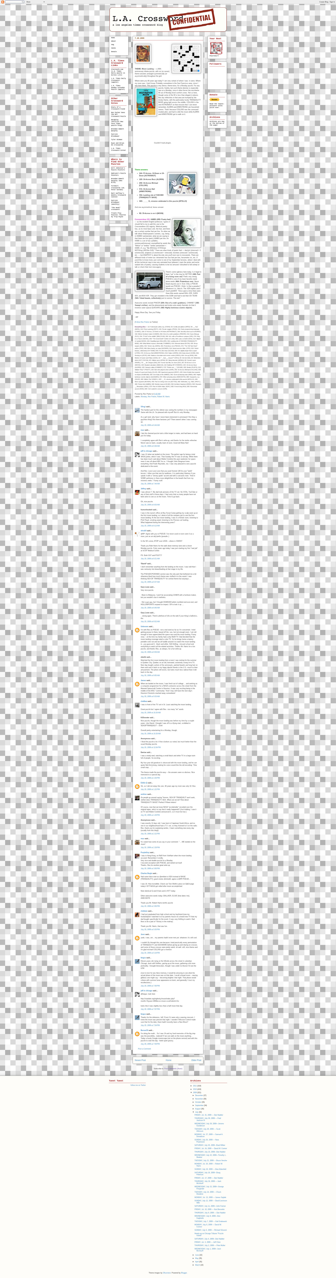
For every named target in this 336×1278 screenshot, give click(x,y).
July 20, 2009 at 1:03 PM (150, 778)
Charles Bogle (146, 873)
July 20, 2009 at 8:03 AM (150, 505)
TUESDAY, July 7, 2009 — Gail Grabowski (211, 1221)
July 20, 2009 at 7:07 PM (150, 1009)
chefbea (144, 701)
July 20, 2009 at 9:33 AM (150, 696)
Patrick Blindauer (115, 135)
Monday (144, 397)
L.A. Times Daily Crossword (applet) (118, 80)
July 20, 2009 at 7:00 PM (150, 986)
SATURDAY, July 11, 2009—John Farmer (210, 1206)
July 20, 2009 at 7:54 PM (150, 1025)
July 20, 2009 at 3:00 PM (150, 868)
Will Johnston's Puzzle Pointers (118, 169)
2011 (195, 1086)
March (197, 1265)
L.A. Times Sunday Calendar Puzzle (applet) (118, 87)
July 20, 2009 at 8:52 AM (150, 621)
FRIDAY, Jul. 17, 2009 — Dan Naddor (209, 1178)
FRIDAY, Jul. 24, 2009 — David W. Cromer (211, 1148)
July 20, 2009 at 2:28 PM (150, 847)
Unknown (144, 626)
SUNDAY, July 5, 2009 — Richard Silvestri (211, 1230)
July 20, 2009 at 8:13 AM (150, 526)
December (199, 1095)
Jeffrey (143, 489)
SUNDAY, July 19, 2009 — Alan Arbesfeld (210, 1169)
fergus (143, 958)
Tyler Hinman (116, 140)
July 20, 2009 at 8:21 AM (150, 559)
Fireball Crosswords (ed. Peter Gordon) (118, 188)
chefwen (144, 911)
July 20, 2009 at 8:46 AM (150, 608)
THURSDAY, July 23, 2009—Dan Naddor (210, 1152)
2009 (195, 1092)
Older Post (196, 1060)
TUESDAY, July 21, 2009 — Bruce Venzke (211, 1160)
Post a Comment (144, 1049)
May (197, 1258)
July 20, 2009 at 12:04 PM (151, 747)
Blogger (184, 1273)
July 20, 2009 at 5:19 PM (150, 953)
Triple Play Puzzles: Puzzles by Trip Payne (118, 215)
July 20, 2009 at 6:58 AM (150, 446)
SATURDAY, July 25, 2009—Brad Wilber (210, 1145)
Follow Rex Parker (142, 322)
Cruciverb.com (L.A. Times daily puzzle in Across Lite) (118, 72)
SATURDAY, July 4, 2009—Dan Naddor (209, 1239)
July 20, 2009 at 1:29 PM (150, 815)
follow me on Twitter (138, 1085)
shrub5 (143, 531)
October (198, 1102)
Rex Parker (152, 397)
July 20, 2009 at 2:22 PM (150, 834)
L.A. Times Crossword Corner (118, 149)
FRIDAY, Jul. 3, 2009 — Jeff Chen (207, 1242)
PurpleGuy (145, 852)
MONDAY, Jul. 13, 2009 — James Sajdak (210, 1197)
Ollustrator (167, 1273)
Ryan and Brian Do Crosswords (117, 144)
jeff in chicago (146, 451)
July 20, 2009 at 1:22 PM (150, 789)
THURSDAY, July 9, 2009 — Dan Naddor (210, 1213)
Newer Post (140, 1060)
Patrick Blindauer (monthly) (115, 202)
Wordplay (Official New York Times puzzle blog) (117, 122)
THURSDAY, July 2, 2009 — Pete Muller (210, 1245)
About (113, 41)
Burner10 (144, 1030)
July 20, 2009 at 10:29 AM (151, 713)
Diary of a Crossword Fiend (118, 108)
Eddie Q (144, 783)
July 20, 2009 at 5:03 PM (150, 929)
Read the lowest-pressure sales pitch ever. (217, 106)
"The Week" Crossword (115, 209)
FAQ (112, 45)
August (198, 1109)
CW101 (113, 48)
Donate (114, 52)
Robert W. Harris (163, 397)
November (199, 1099)
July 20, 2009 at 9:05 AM (150, 675)
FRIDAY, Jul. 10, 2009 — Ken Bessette (209, 1209)
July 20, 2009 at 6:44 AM (150, 425)
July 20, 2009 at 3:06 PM (150, 906)
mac (142, 430)
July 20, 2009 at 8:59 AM (150, 652)
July (197, 1112)
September (199, 1105)
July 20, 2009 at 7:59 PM (150, 1044)
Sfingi (143, 407)
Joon (143, 934)
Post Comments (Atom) (173, 1069)
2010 (195, 1089)
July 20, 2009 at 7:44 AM (150, 484)
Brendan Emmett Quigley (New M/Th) (117, 180)
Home (168, 1060)
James (143, 680)
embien (144, 794)
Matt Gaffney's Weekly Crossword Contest (118, 195)
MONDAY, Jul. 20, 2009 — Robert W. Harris (161, 42)
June (197, 1255)
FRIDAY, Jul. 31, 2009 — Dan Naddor (209, 1115)
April (197, 1262)
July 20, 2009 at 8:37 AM (150, 582)
